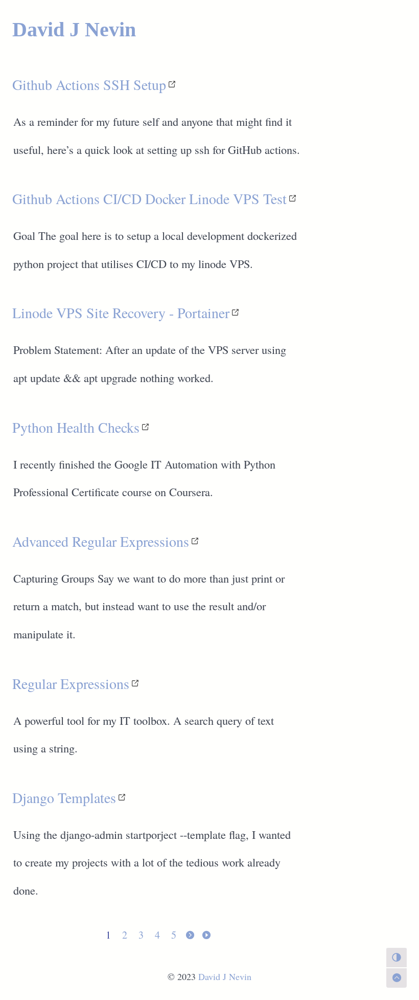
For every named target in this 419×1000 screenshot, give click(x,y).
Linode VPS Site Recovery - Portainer (120, 312)
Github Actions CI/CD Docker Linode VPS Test (149, 198)
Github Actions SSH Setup (89, 84)
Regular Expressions (70, 683)
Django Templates (64, 797)
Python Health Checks (75, 427)
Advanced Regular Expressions (100, 541)
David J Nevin (74, 29)
